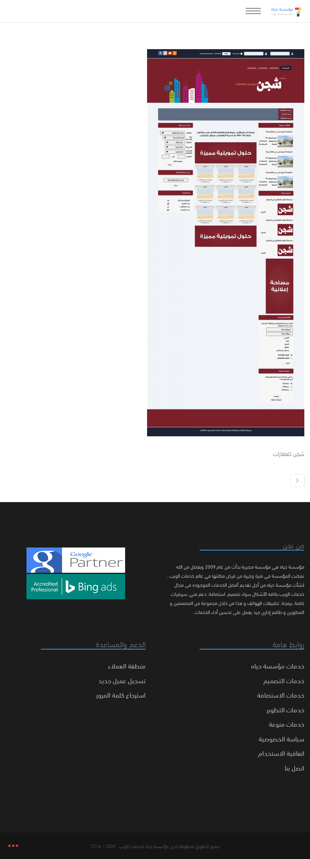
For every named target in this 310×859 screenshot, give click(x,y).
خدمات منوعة (286, 723)
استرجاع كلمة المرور (121, 694)
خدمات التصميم (284, 680)
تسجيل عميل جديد (122, 680)
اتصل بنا (294, 767)
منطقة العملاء (127, 665)
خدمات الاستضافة (280, 694)
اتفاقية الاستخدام (281, 752)
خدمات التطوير (285, 709)
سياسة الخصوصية (281, 738)
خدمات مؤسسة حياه (277, 665)
